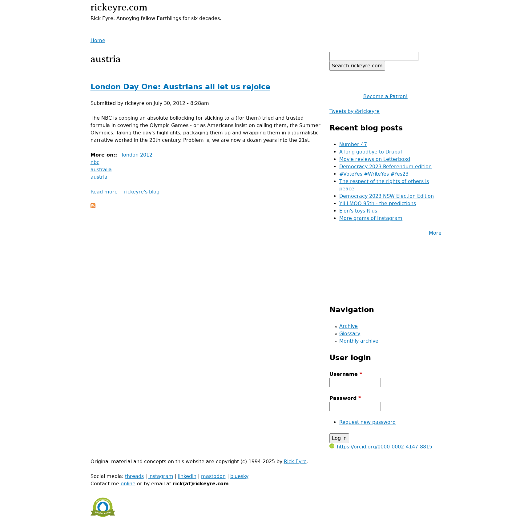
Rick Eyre (295, 461)
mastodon (213, 476)
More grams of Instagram (370, 218)
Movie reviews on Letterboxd (374, 159)
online (128, 484)
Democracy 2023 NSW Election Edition (386, 196)
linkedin (187, 476)
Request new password (367, 422)
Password (345, 398)
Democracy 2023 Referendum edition (385, 166)
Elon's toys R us (358, 211)
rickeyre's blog (141, 192)
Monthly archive (358, 341)
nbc (95, 162)
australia (101, 170)
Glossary (349, 333)
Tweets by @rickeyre (354, 111)
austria (99, 177)
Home (98, 40)
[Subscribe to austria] (93, 206)
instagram (160, 476)
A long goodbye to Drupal (370, 152)
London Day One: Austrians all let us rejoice (180, 86)
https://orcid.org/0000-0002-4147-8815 (384, 447)
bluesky (239, 476)
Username (345, 374)
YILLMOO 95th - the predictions (377, 203)
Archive (348, 326)
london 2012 (137, 155)
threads (134, 476)
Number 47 (353, 144)
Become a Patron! (385, 96)
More (435, 233)
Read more (104, 192)
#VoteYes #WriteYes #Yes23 (374, 174)
